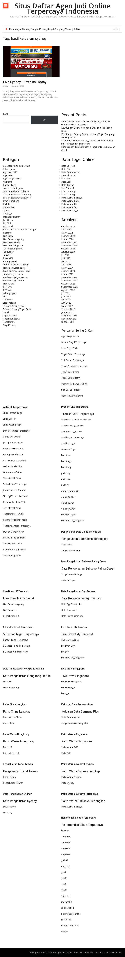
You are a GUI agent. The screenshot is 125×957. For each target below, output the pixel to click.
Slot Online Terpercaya (72, 360)
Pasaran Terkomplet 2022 (74, 383)
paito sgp (65, 479)
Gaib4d (6, 204)
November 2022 (69, 280)
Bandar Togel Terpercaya (73, 342)
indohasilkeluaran (69, 925)
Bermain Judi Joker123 (14, 502)
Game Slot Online (11, 436)
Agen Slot (7, 175)
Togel (6, 312)
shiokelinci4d (67, 907)
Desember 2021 (69, 315)
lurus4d (6, 255)
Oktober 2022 (68, 283)
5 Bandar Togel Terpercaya (16, 165)
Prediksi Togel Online (13, 280)
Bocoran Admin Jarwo (72, 395)
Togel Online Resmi (70, 377)
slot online (8, 299)
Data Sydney (9, 806)
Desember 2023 (69, 242)
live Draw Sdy (68, 645)
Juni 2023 (65, 258)
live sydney (8, 251)
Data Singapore (69, 610)
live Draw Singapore (71, 681)
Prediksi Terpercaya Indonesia (76, 419)
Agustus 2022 (68, 290)
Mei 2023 (65, 261)
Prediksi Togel (68, 443)
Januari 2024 (67, 239)
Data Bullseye (68, 165)
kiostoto (65, 830)
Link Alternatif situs (12, 472)
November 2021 (69, 318)
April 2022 (66, 302)
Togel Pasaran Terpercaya (74, 366)
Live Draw (8, 235)
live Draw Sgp (68, 687)
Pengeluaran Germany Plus (74, 723)
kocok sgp (66, 461)
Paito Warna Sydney (71, 776)
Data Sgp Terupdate (71, 604)
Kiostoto (7, 232)
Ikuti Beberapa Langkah (14, 460)
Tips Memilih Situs (12, 478)
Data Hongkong (11, 687)
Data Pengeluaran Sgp (72, 615)
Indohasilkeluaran (11, 216)
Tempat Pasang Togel (14, 305)
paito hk (65, 484)
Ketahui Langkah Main (14, 537)
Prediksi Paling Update (72, 425)
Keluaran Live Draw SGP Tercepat (19, 229)
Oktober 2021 (68, 321)
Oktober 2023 (68, 248)
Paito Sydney (67, 782)
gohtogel (65, 896)
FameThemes (115, 952)
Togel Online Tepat (12, 543)
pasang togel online (71, 913)
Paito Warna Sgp (69, 210)
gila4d (64, 872)
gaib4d (64, 860)
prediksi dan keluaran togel (16, 264)
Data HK (7, 681)
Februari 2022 (68, 309)
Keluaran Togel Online (72, 431)
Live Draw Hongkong (13, 239)
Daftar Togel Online (13, 466)
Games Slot (8, 207)
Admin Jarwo (9, 169)
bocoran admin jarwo (13, 188)
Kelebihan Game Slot (13, 448)
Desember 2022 (69, 277)
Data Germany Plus (70, 172)
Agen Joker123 (10, 172)
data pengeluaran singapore (17, 197)
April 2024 (66, 229)
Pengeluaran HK (11, 615)
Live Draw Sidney (11, 242)
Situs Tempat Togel (12, 412)
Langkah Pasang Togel (14, 549)
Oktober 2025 (68, 226)
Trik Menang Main (12, 555)
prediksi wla (8, 283)
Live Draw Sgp (68, 194)
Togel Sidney (9, 325)
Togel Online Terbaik (13, 513)
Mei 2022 (65, 299)
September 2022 (69, 286)
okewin (64, 931)
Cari (5, 114)
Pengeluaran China (70, 550)
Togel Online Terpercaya (73, 354)
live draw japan (68, 514)
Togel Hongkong (11, 318)
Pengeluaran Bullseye (71, 574)
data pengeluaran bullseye (16, 191)
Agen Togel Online (12, 178)
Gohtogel (7, 213)
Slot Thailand (9, 302)
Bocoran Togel (68, 449)
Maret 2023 (67, 267)
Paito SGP (66, 753)
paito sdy (65, 473)
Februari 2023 (68, 270)
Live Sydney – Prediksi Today (24, 82)
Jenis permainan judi (13, 442)
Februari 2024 (68, 235)
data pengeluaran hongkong (17, 194)
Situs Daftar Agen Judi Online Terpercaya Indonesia (62, 8)
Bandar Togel (9, 184)
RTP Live (7, 286)
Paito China (8, 723)
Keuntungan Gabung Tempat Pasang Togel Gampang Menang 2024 (44, 29)
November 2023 (69, 245)
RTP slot (7, 290)
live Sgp (65, 693)
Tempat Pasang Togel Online (17, 309)
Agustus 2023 (68, 251)
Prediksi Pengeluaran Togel (16, 270)
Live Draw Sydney (70, 639)
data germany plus (70, 490)
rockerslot (66, 919)
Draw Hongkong (11, 200)
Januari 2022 (67, 312)
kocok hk (65, 455)
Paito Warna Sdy (69, 207)
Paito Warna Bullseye (71, 197)
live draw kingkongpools (73, 520)
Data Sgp (65, 181)
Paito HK (7, 747)
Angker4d (7, 181)
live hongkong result (13, 248)
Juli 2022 (65, 293)
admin (5, 86)
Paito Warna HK (11, 753)
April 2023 (66, 264)
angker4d (65, 836)
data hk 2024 (67, 502)
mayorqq (65, 866)
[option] (64, 29)
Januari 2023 (67, 274)
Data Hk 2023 (68, 175)
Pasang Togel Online (13, 454)
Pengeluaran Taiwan (13, 782)
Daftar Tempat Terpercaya (16, 430)
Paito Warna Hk (69, 204)
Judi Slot (7, 223)
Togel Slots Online (70, 371)
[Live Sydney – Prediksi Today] (31, 61)
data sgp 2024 (68, 496)
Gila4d (6, 210)
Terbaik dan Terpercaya (14, 484)
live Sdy (65, 651)
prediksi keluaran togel (14, 267)
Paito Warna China (70, 200)
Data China (66, 169)
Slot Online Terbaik (70, 389)
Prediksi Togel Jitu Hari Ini (15, 277)
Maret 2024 (67, 232)
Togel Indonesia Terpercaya (17, 525)
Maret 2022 (67, 305)
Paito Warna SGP (69, 747)
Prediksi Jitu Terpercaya (72, 437)
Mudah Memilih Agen (13, 531)
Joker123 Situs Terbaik (14, 490)
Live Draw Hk (67, 188)
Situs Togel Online (70, 348)
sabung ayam (9, 293)
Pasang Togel (10, 261)
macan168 (66, 901)
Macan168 (8, 258)
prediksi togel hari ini (13, 274)
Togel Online (9, 321)
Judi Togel (8, 226)
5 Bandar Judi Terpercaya (15, 651)
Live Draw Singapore (13, 245)
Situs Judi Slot (9, 418)
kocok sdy (66, 467)
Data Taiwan (67, 184)
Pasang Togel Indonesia (15, 519)
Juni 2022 (65, 296)
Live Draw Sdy (68, 191)
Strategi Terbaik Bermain (15, 496)
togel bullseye (10, 315)
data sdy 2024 (68, 508)
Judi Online (8, 220)
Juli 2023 (65, 255)
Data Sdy (65, 178)
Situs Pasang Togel (12, 424)
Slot (5, 296)
